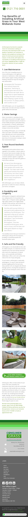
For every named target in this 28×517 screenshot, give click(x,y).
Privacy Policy (15, 511)
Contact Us (6, 471)
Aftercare (6, 473)
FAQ (5, 476)
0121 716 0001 (16, 8)
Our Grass (6, 469)
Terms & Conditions (7, 511)
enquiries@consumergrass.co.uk (17, 451)
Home (5, 465)
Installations (7, 474)
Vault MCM (20, 509)
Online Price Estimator (9, 478)
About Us (6, 467)
